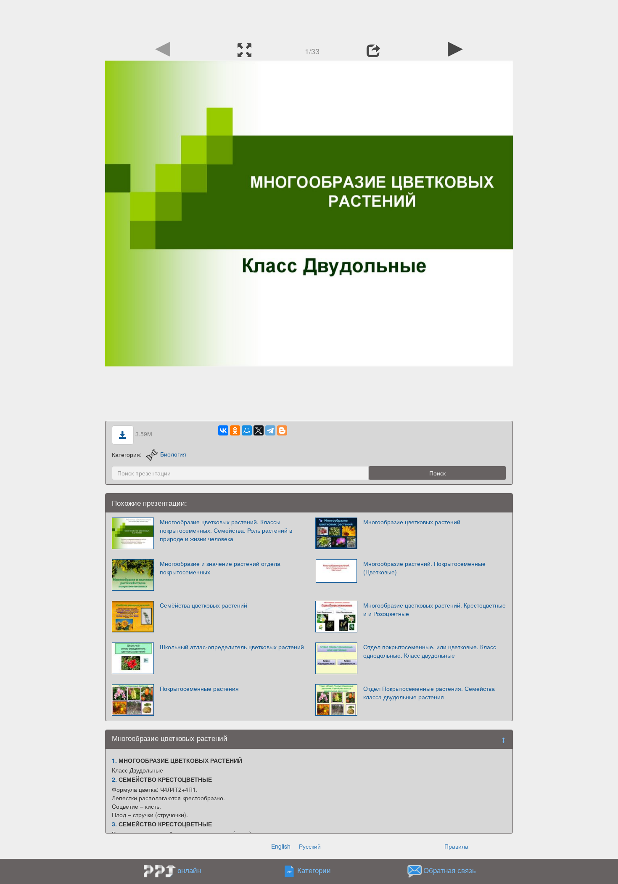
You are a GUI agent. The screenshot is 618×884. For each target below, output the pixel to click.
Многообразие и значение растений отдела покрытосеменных (220, 567)
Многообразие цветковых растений (411, 522)
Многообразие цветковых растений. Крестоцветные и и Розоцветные (434, 609)
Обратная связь (449, 870)
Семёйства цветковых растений (203, 605)
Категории (314, 870)
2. (114, 779)
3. (114, 824)
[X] (259, 430)
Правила (456, 846)
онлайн (189, 870)
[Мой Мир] (247, 430)
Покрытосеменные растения (199, 688)
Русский (310, 846)
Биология (173, 454)
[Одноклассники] (235, 430)
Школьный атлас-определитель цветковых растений (232, 646)
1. (114, 760)
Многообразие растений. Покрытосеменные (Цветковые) (424, 567)
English (281, 846)
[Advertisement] (309, 19)
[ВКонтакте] (223, 430)
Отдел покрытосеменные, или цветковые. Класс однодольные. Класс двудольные (429, 650)
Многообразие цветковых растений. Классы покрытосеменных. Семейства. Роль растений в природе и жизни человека (226, 530)
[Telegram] (270, 430)
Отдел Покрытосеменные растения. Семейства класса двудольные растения (429, 692)
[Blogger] (282, 430)
